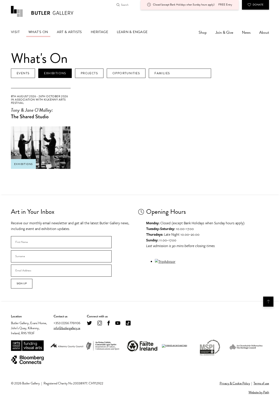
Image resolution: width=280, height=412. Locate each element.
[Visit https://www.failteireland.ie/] (142, 346)
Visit (15, 32)
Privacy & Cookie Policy (235, 383)
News (246, 32)
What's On (38, 32)
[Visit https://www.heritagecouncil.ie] (246, 346)
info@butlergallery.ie (67, 328)
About (264, 32)
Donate (258, 5)
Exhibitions (55, 73)
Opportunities (126, 73)
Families (162, 73)
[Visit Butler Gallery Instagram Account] (99, 323)
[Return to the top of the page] (268, 302)
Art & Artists (69, 32)
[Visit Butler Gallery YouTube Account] (117, 323)
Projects (89, 73)
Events (23, 73)
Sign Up (22, 283)
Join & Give (224, 32)
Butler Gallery (47, 11)
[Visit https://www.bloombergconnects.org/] (27, 359)
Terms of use (261, 383)
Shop (203, 32)
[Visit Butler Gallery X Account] (89, 323)
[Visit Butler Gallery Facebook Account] (108, 323)
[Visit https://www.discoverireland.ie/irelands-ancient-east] (174, 346)
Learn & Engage (132, 32)
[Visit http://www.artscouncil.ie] (27, 346)
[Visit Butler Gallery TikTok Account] (128, 323)
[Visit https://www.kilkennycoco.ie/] (66, 346)
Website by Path (258, 392)
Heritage (99, 32)
